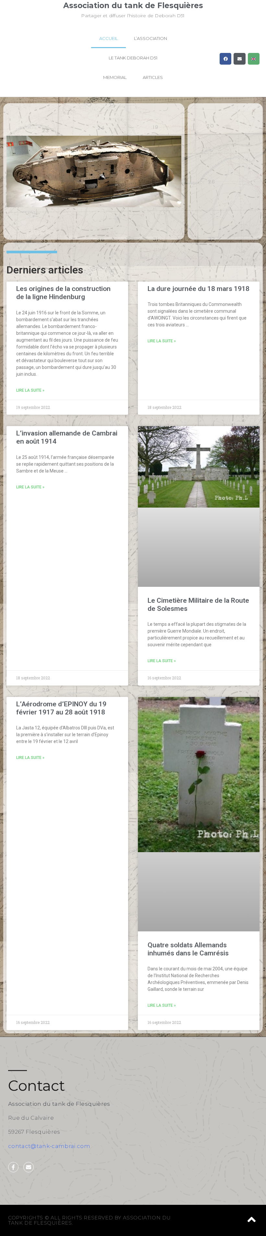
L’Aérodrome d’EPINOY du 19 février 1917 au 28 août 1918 (61, 708)
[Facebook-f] (13, 1167)
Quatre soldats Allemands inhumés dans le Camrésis (188, 949)
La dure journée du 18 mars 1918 (198, 289)
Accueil (108, 38)
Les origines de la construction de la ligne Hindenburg (63, 293)
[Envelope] (239, 59)
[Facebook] (225, 59)
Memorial (115, 77)
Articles (153, 77)
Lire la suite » (30, 390)
